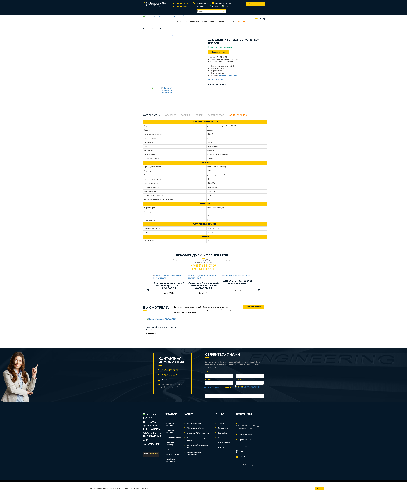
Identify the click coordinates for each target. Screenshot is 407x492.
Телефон (208, 380)
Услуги (204, 21)
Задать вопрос (216, 115)
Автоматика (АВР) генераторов (198, 433)
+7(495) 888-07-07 (181, 3)
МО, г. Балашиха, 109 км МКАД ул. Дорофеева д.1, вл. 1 (156, 4)
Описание (170, 115)
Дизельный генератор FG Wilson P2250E (161, 328)
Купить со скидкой (239, 115)
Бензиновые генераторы (170, 431)
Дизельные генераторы (168, 29)
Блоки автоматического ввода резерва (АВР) (173, 452)
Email (237, 372)
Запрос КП (241, 21)
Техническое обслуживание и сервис (197, 446)
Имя (206, 372)
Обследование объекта (195, 428)
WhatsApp (214, 6)
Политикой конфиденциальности (247, 388)
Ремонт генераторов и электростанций (194, 453)
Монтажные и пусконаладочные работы (198, 439)
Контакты (221, 423)
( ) (263, 19)
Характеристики (151, 115)
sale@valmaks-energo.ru (223, 3)
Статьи (220, 438)
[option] (172, 36)
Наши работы (223, 433)
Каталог (178, 21)
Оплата (221, 21)
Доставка (230, 21)
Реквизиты (221, 448)
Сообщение (240, 380)
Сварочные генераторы (170, 443)
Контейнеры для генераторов (172, 460)
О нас (212, 21)
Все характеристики (215, 79)
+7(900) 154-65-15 (180, 6)
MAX (226, 6)
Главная (146, 29)
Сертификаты (223, 428)
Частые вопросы (224, 443)
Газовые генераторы (173, 437)
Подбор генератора (191, 21)
